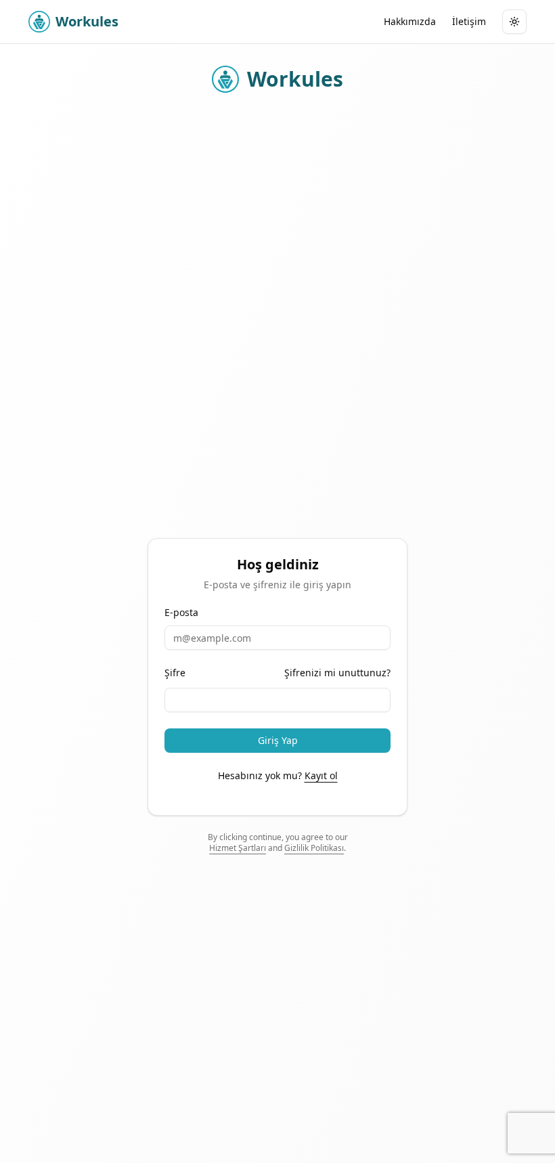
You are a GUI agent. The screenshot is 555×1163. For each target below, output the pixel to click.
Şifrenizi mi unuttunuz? (337, 672)
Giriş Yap (278, 740)
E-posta (181, 612)
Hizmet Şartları (237, 848)
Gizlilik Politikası (314, 848)
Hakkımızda (410, 21)
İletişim (469, 21)
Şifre (174, 673)
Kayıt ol (321, 775)
